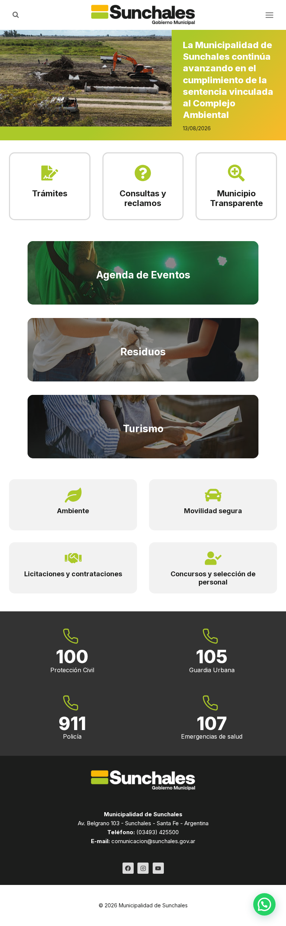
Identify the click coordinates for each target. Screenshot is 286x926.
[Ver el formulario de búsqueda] (15, 15)
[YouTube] (158, 868)
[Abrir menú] (269, 15)
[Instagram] (143, 868)
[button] (264, 904)
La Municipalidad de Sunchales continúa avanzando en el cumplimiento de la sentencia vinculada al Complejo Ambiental (228, 80)
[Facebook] (128, 868)
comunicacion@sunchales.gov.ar (153, 841)
